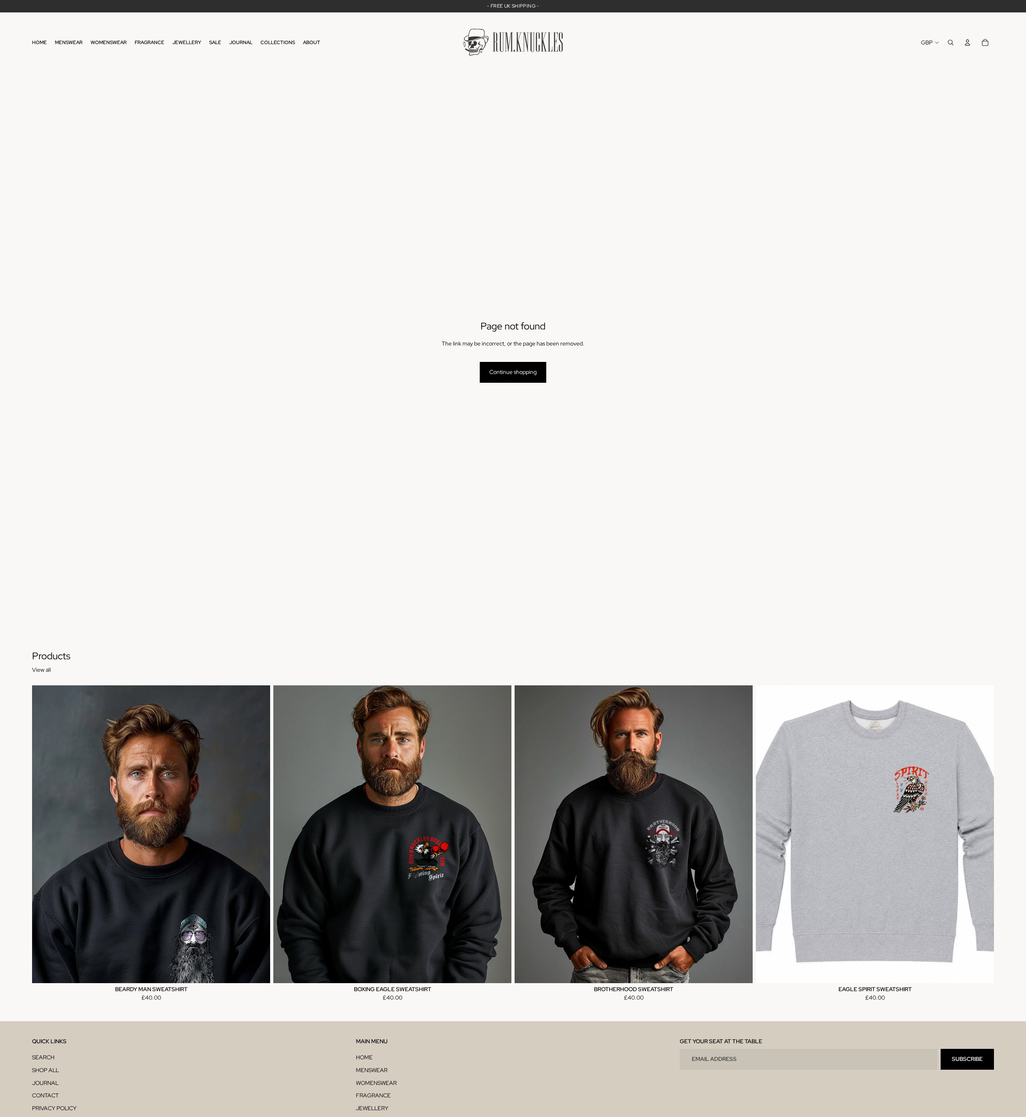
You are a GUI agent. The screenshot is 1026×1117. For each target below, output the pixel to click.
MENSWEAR (372, 1070)
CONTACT (45, 1095)
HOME (364, 1057)
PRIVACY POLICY (54, 1108)
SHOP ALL (45, 1070)
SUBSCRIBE (967, 1058)
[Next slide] (258, 834)
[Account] (967, 42)
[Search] (950, 42)
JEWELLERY (372, 1108)
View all (41, 669)
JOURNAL (45, 1083)
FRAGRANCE (373, 1095)
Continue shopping (513, 372)
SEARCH (43, 1057)
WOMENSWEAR (376, 1083)
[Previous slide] (44, 834)
